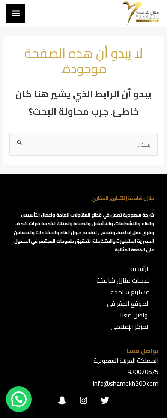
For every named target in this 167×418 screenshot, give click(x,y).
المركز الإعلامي (130, 326)
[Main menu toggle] (15, 13)
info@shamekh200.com (125, 383)
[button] (19, 399)
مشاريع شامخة (130, 292)
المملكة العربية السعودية (125, 360)
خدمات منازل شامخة (123, 280)
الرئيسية (140, 268)
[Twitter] (105, 400)
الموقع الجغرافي (128, 303)
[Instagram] (83, 400)
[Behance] (62, 400)
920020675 (143, 372)
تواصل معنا (135, 315)
